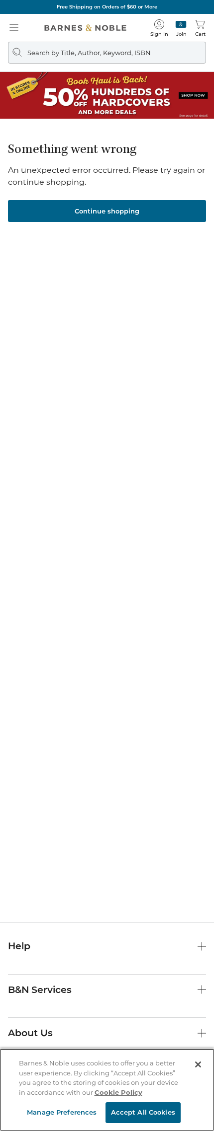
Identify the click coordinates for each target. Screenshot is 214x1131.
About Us (30, 1033)
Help (19, 946)
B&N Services (40, 989)
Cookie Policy (118, 1092)
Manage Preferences (62, 1112)
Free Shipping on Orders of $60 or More (107, 6)
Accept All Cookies (143, 1112)
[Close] (198, 1064)
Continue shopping (107, 211)
